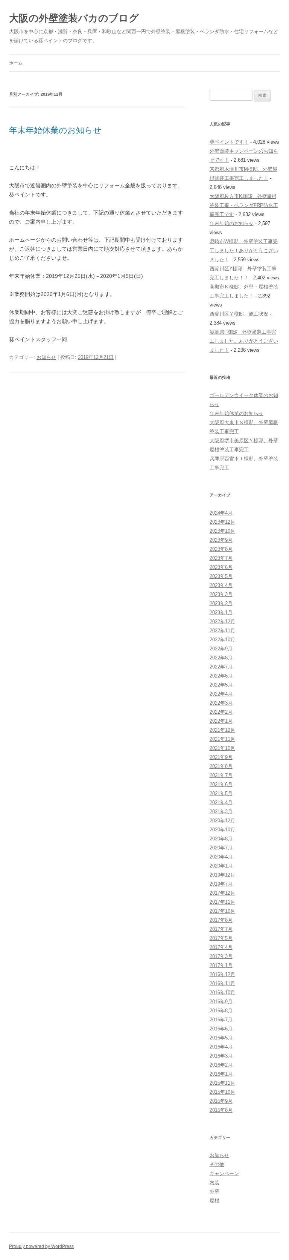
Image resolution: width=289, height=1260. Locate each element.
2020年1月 (221, 866)
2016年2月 (221, 1065)
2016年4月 (221, 1047)
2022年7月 (221, 667)
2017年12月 (222, 893)
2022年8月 (221, 658)
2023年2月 (221, 603)
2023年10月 (222, 531)
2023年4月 (221, 585)
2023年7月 (221, 558)
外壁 (214, 1191)
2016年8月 (221, 1010)
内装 (214, 1182)
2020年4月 (221, 857)
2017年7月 (221, 929)
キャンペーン (224, 1173)
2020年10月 (222, 829)
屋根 (214, 1200)
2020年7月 (221, 848)
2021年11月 (222, 739)
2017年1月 (221, 965)
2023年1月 (221, 612)
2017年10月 (222, 911)
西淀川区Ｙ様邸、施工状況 (239, 314)
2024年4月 (221, 513)
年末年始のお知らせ (232, 223)
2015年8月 (221, 1110)
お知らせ (46, 357)
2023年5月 (221, 576)
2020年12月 (222, 820)
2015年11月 (222, 1083)
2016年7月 (221, 1019)
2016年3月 (221, 1056)
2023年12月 (222, 522)
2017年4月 (221, 947)
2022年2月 (221, 712)
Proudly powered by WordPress (41, 1246)
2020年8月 (221, 839)
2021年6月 (221, 784)
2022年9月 (221, 648)
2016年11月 (222, 983)
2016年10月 (222, 992)
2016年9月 (221, 1001)
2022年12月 (222, 621)
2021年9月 (221, 757)
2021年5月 (221, 793)
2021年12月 (222, 730)
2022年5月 (221, 685)
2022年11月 (222, 630)
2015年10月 (222, 1092)
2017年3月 (221, 956)
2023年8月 (221, 549)
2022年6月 (221, 676)
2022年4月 (221, 694)
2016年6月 (221, 1029)
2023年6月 (221, 567)
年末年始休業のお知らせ (55, 130)
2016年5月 (221, 1038)
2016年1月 (221, 1074)
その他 (217, 1164)
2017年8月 (221, 920)
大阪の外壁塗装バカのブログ (74, 18)
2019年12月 (222, 875)
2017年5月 (221, 938)
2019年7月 (221, 884)
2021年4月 (221, 802)
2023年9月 (221, 540)
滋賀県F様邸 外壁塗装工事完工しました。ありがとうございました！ (244, 341)
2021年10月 (222, 748)
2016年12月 (222, 974)
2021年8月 (221, 766)
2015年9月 (221, 1101)
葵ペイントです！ (229, 142)
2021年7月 (221, 775)
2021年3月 (221, 811)
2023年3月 (221, 594)
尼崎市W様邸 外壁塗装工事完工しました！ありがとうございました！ (244, 250)
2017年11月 (222, 902)
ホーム (16, 63)
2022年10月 (222, 639)
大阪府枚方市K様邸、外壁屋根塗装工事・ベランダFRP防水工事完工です (244, 205)
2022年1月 (221, 721)
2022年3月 (221, 703)
